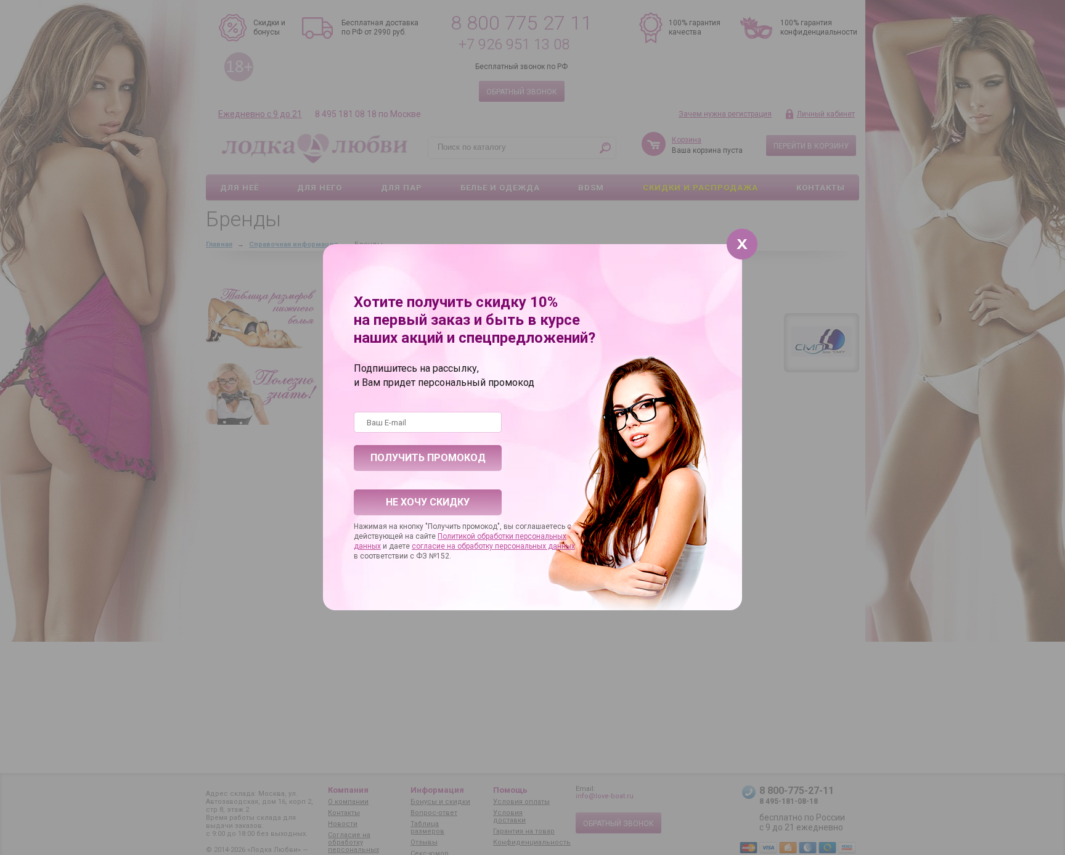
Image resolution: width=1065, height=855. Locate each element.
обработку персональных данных (516, 546)
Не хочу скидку (428, 502)
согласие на (434, 546)
